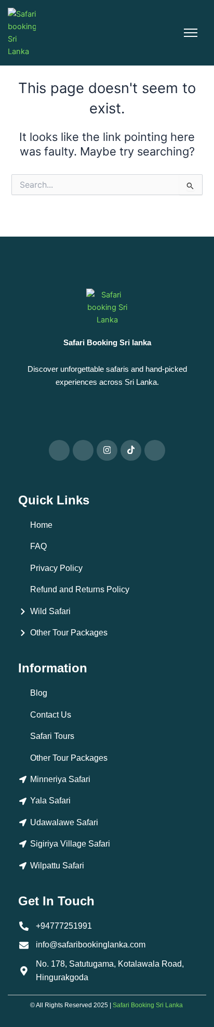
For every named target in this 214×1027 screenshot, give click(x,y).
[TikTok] (131, 450)
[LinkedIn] (154, 450)
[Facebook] (83, 450)
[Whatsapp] (59, 450)
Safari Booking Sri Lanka (148, 1005)
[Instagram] (107, 450)
